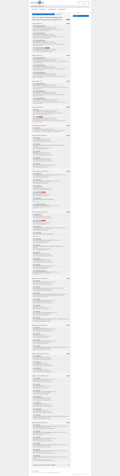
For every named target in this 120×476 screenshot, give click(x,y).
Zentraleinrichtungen (52, 9)
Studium (38, 472)
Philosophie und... (42, 14)
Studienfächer (84, 3)
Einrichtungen (49, 472)
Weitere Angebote (62, 9)
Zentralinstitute (42, 9)
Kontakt (82, 1)
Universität (33, 472)
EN (79, 3)
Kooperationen (56, 472)
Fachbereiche (34, 9)
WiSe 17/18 (35, 14)
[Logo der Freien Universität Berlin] (37, 3)
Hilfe (89, 1)
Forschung (43, 472)
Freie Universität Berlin (35, 471)
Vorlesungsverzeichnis (37, 6)
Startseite (78, 1)
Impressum (86, 1)
